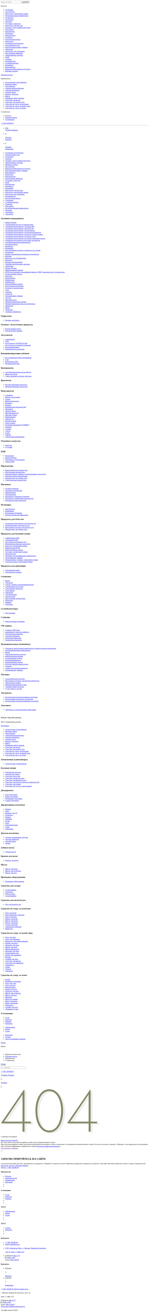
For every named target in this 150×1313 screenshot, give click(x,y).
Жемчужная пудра (12, 401)
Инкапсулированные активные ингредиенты (22, 254)
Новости (8, 1020)
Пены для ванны (11, 1003)
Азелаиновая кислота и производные (19, 225)
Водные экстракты (12, 320)
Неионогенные (11, 458)
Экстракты (9, 20)
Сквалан (8, 292)
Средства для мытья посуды (15, 780)
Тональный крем (11, 825)
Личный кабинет (11, 130)
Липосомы (9, 266)
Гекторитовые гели (12, 45)
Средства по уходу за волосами (17, 104)
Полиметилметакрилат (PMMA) (17, 425)
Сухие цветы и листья (13, 689)
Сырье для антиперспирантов (16, 668)
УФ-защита (9, 29)
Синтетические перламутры (15, 480)
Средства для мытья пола (14, 778)
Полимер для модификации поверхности (20, 556)
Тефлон (8, 435)
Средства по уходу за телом (15, 108)
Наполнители (10, 35)
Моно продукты (11, 374)
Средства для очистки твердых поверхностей (22, 782)
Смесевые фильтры (12, 636)
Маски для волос (11, 919)
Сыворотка (9, 965)
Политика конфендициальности (13, 1306)
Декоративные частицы (14, 55)
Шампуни (9, 929)
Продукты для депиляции (15, 51)
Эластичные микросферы (14, 437)
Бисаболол (9, 246)
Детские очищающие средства (16, 837)
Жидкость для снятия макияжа (16, 941)
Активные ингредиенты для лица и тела (20, 236)
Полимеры (9, 65)
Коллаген (8, 260)
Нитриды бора (10, 421)
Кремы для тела (11, 989)
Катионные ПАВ (11, 362)
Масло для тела (11, 873)
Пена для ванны (11, 1001)
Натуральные (10, 613)
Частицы (8, 22)
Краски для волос (11, 94)
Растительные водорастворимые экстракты (21, 697)
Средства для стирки (13, 784)
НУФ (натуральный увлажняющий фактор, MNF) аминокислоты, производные (35, 272)
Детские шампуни (12, 839)
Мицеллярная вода (12, 949)
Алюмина (9, 395)
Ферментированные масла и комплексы (20, 304)
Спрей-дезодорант (12, 800)
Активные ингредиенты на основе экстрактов (22, 240)
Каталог (8, 115)
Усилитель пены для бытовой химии (19, 562)
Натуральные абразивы (14, 53)
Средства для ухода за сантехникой (18, 786)
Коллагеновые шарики (13, 331)
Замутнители (10, 509)
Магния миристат (12, 413)
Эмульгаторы (10, 596)
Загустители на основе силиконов (18, 345)
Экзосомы (9, 310)
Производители (7, 75)
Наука (7, 1029)
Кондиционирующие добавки (16, 47)
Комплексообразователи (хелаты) (17, 69)
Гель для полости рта (13, 904)
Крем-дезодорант (11, 797)
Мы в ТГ (16, 1256)
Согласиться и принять (9, 1148)
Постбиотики (10, 278)
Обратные (9, 600)
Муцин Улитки (11, 268)
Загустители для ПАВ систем (16, 343)
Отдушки (8, 447)
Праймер (8, 819)
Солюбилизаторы (11, 63)
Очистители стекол (12, 774)
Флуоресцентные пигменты (15, 500)
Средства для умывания (14, 963)
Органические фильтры (14, 634)
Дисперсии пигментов (13, 490)
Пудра (7, 821)
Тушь (7, 827)
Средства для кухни (12, 776)
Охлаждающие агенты (13, 274)
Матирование (10, 417)
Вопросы (8, 1230)
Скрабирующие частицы (14, 687)
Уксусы (8, 298)
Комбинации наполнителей (15, 407)
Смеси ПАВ (9, 462)
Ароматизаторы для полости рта (17, 525)
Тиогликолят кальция (13, 572)
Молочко (8, 997)
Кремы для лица (11, 943)
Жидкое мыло (10, 987)
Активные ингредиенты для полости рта (20, 523)
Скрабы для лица (11, 959)
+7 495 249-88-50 (7, 123)
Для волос (9, 583)
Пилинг (8, 957)
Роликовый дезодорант (14, 799)
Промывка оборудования (14, 98)
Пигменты (9, 33)
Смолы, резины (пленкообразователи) (19, 585)
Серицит (8, 427)
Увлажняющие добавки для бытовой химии (21, 560)
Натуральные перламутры (15, 472)
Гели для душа (10, 983)
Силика (8, 429)
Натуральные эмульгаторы (15, 598)
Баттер (7, 979)
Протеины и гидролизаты (15, 460)
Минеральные (10, 492)
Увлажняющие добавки (14, 296)
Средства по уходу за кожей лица (17, 106)
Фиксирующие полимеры (15, 621)
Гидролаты (9, 18)
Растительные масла (12, 39)
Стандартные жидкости (14, 589)
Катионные (9, 456)
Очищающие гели (12, 953)
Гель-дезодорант (11, 795)
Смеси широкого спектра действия (18, 376)
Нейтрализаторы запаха (14, 550)
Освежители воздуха (13, 772)
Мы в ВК (11, 1258)
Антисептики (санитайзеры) (16, 82)
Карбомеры (9, 511)
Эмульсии (9, 604)
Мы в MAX (14, 1260)
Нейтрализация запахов (14, 270)
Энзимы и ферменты (13, 312)
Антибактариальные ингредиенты (18, 372)
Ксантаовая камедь (12, 347)
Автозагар (9, 892)
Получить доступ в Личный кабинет (14, 1165)
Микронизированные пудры (16, 685)
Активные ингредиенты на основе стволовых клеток (25, 238)
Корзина (8, 136)
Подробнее (5, 726)
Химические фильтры (13, 640)
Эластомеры (9, 590)
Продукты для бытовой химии (16, 14)
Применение (10, 1180)
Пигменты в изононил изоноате (17, 496)
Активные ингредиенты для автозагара (20, 230)
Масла (7, 96)
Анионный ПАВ (11, 540)
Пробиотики (10, 282)
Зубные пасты (10, 92)
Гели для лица (10, 937)
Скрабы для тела (11, 1007)
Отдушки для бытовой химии (16, 552)
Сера (7, 290)
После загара (10, 894)
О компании (9, 119)
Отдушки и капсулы (12, 24)
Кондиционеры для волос (14, 915)
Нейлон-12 (9, 419)
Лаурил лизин (10, 411)
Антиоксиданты (11, 244)
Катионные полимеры (13, 513)
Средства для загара (12, 100)
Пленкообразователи (13, 660)
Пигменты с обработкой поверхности (19, 498)
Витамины (9, 248)
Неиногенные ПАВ (12, 548)
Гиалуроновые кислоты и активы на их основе (22, 250)
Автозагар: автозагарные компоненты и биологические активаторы (30, 648)
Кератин (8, 256)
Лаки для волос (11, 917)
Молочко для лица (12, 951)
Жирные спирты (11, 71)
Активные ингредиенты (14, 43)
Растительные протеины (14, 286)
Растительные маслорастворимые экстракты (22, 701)
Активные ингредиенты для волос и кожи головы (24, 234)
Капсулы (8, 445)
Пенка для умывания (13, 955)
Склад (7, 1031)
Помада (8, 809)
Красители (9, 41)
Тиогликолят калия (12, 570)
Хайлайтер (9, 829)
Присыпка (9, 1005)
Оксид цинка (10, 423)
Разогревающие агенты (14, 284)
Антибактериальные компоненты (17, 242)
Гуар (7, 360)
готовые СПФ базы (12, 630)
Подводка (9, 815)
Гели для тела (10, 985)
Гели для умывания (12, 939)
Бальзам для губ (11, 813)
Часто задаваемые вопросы (15, 1039)
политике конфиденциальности (48, 1146)
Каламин (8, 403)
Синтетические (11, 594)
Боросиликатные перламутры (16, 470)
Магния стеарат (11, 415)
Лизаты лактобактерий (13, 262)
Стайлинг (9, 37)
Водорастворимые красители (16, 385)
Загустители (9, 12)
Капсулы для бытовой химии (16, 546)
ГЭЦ (7, 341)
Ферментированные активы (15, 302)
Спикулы (8, 294)
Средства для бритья (13, 961)
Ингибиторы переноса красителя (17, 544)
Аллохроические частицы (15, 679)
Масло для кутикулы (13, 871)
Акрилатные (10, 339)
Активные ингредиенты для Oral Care (19, 228)
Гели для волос (10, 913)
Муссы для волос (11, 923)
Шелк (7, 308)
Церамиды (9, 306)
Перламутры (10, 31)
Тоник (7, 967)
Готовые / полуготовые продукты (17, 27)
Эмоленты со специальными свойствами (20, 710)
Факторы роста (11, 300)
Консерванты (10, 67)
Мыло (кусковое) (11, 999)
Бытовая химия (11, 84)
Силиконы (9, 10)
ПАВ (7, 57)
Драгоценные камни (13, 683)
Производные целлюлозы (14, 349)
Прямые (8, 602)
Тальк (7, 433)
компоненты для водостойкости (17, 632)
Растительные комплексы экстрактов (19, 699)
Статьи (8, 1037)
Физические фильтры (13, 638)
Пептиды (8, 276)
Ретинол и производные (14, 288)
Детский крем (10, 841)
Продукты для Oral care (14, 26)
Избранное (9, 146)
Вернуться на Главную (9, 1140)
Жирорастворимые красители (16, 387)
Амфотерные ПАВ (12, 538)
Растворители (10, 61)
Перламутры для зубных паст (16, 478)
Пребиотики (10, 280)
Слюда (7, 431)
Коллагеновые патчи (13, 329)
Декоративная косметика (14, 88)
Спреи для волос (11, 925)
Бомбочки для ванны (13, 981)
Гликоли (8, 59)
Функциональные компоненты (16, 16)
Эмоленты (9, 49)
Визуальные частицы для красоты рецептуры (22, 681)
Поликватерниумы (12, 364)
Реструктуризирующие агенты (16, 664)
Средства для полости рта (15, 102)
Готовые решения (11, 489)
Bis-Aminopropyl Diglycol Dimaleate (18, 358)
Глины (7, 399)
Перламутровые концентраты (16, 476)
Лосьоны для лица (12, 945)
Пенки (7, 843)
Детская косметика (12, 90)
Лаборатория (10, 1027)
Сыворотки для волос (13, 927)
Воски (7, 581)
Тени (7, 811)
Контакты (9, 1035)
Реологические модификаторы (16, 515)
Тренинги (9, 1023)
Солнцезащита (10, 890)
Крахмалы (9, 409)
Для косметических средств (15, 654)
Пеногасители (10, 554)
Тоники (8, 969)
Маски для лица (11, 947)
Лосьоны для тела (12, 991)
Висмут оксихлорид (12, 397)
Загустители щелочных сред (15, 542)
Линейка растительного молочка (17, 264)
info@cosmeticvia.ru (12, 1244)
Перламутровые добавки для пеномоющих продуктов (25, 474)
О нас (7, 1018)
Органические (10, 494)
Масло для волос (11, 869)
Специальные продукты (14, 587)
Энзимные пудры (11, 1009)
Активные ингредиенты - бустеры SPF (19, 226)
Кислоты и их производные (15, 258)
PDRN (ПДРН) (10, 223)
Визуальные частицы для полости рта (19, 527)
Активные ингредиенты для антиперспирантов (23, 232)
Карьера (8, 1021)
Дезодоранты (10, 86)
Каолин (8, 405)
